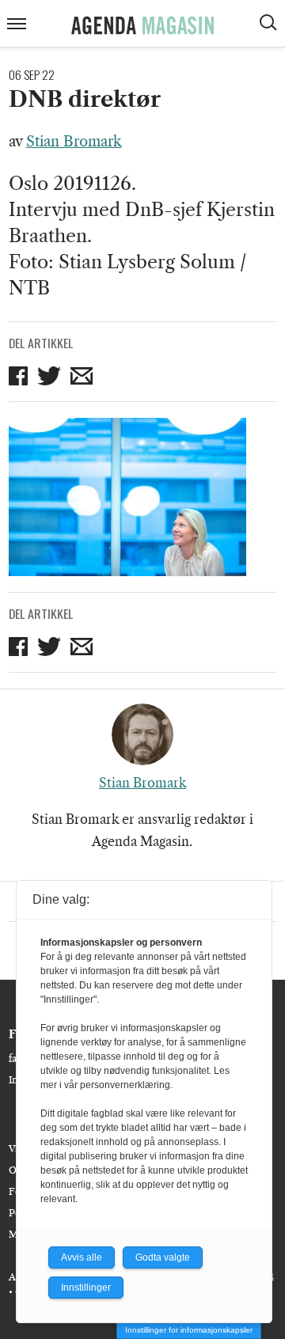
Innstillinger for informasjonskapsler (189, 1330)
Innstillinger (86, 1287)
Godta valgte (162, 1257)
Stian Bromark (74, 141)
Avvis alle (81, 1257)
